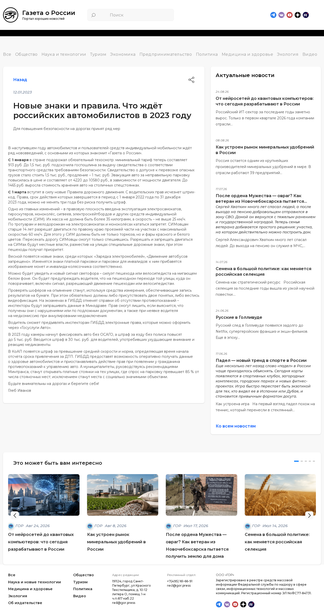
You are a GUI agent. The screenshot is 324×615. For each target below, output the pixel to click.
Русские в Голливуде (239, 317)
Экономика (123, 54)
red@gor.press (123, 603)
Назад (20, 79)
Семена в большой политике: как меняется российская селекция (277, 542)
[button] (309, 515)
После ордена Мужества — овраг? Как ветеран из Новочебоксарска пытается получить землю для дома (260, 201)
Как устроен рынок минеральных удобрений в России (116, 542)
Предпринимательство (165, 54)
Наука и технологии (64, 54)
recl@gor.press (179, 585)
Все (7, 54)
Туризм (98, 54)
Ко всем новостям (236, 426)
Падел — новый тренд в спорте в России (261, 360)
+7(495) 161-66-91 (179, 581)
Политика (207, 54)
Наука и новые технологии (34, 582)
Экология (287, 54)
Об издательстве (25, 603)
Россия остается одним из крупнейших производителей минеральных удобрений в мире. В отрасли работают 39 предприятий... (263, 166)
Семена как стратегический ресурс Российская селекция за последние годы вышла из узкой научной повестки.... (265, 288)
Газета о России (48, 12)
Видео (309, 54)
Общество (26, 54)
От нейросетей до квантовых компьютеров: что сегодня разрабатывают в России (41, 542)
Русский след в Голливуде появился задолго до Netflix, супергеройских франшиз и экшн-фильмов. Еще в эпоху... (262, 331)
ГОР (20, 525)
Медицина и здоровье (247, 54)
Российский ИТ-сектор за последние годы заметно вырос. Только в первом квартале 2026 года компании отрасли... (265, 118)
